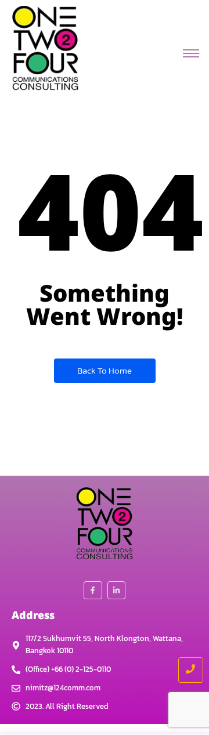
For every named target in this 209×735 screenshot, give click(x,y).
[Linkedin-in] (116, 590)
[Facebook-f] (93, 590)
